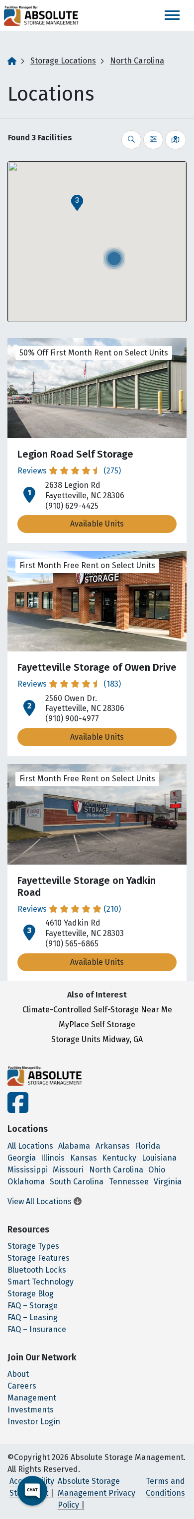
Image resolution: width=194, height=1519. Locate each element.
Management (31, 1397)
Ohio (156, 1169)
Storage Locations (63, 60)
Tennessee (129, 1181)
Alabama (74, 1146)
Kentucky (119, 1158)
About (18, 1374)
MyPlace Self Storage (97, 1024)
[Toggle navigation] (172, 15)
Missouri (68, 1169)
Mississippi (27, 1169)
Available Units (97, 523)
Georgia (21, 1158)
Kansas (83, 1158)
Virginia (168, 1181)
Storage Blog (30, 1293)
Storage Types (33, 1246)
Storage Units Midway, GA (97, 1039)
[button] (77, 202)
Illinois (53, 1158)
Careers (21, 1386)
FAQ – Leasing (32, 1317)
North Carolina (137, 60)
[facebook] (17, 1108)
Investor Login (33, 1421)
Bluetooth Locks (36, 1270)
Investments (30, 1409)
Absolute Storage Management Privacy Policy (96, 1493)
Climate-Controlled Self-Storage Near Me (97, 1009)
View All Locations (40, 1201)
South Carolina (76, 1181)
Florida (147, 1146)
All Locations (30, 1146)
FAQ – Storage (32, 1305)
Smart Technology (40, 1281)
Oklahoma (26, 1181)
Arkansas (113, 1146)
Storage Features (38, 1258)
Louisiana (159, 1158)
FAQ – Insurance (36, 1329)
